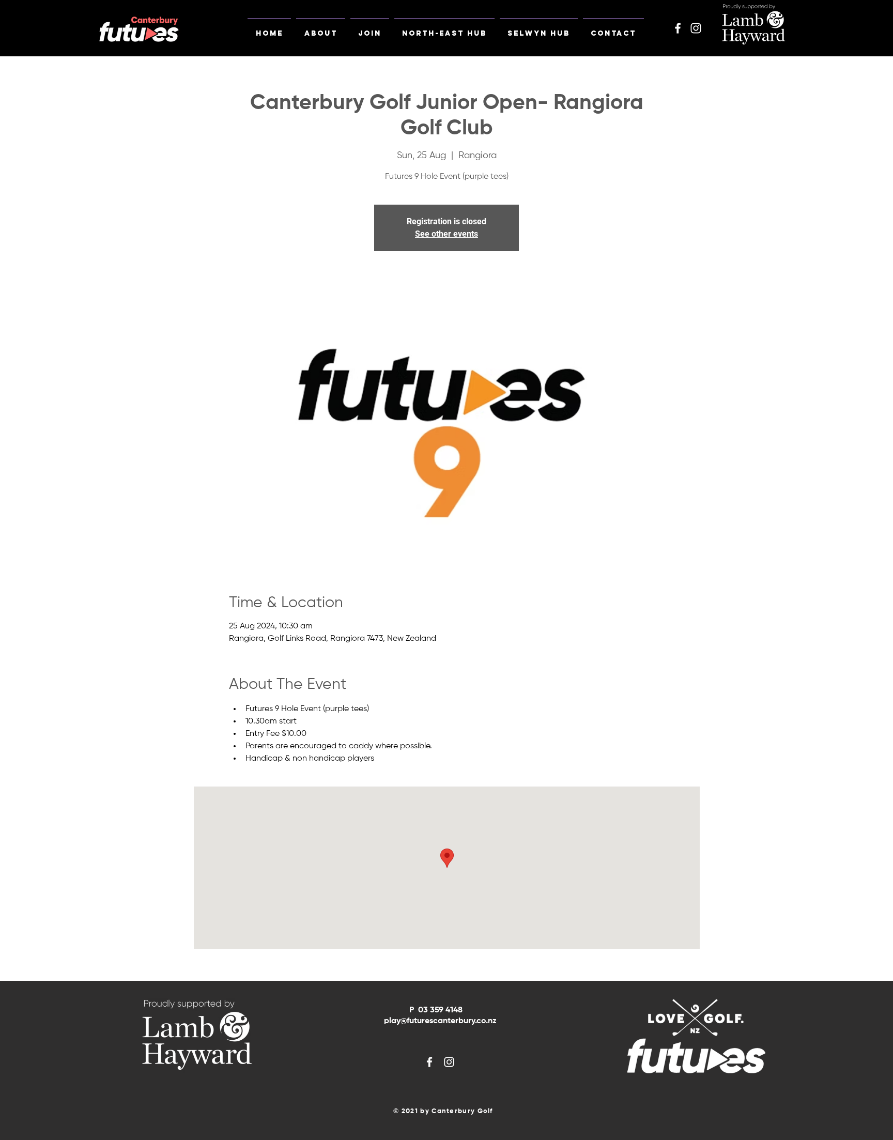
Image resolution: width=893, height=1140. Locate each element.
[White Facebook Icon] (678, 28)
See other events (446, 234)
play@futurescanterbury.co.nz (440, 1021)
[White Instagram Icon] (696, 28)
